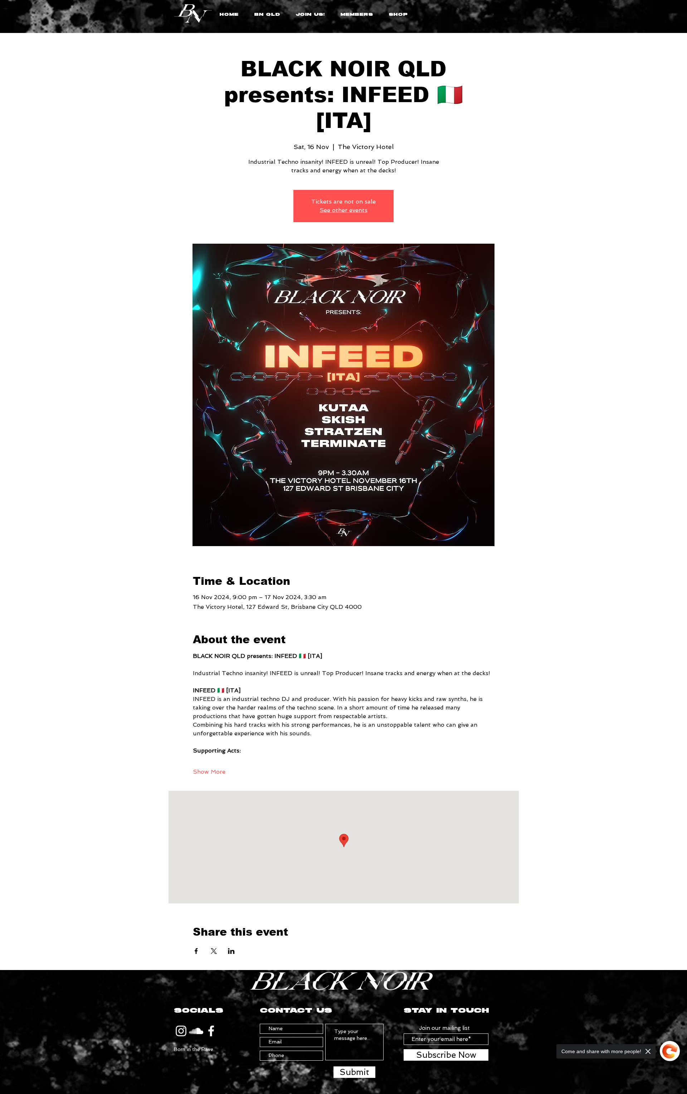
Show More (209, 771)
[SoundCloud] (196, 1031)
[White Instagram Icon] (181, 1031)
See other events (343, 210)
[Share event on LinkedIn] (231, 951)
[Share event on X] (213, 951)
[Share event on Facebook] (196, 951)
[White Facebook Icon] (211, 1031)
